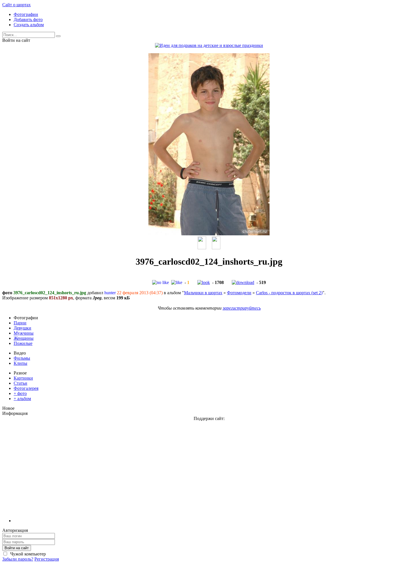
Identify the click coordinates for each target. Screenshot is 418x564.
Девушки (22, 328)
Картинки (23, 378)
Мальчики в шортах (203, 292)
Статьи (20, 383)
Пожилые (23, 343)
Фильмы (22, 358)
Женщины (24, 338)
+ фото (20, 393)
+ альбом (22, 398)
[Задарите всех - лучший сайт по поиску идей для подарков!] (209, 45)
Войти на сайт (17, 548)
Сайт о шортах (16, 4)
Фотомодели (239, 292)
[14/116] (216, 247)
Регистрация (46, 559)
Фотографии (26, 14)
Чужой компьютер (27, 553)
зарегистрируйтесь (242, 308)
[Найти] (58, 36)
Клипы (20, 363)
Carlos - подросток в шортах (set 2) (289, 292)
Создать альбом (29, 24)
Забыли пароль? (17, 559)
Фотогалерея (26, 388)
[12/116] (202, 247)
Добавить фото (28, 19)
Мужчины (24, 333)
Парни (20, 322)
